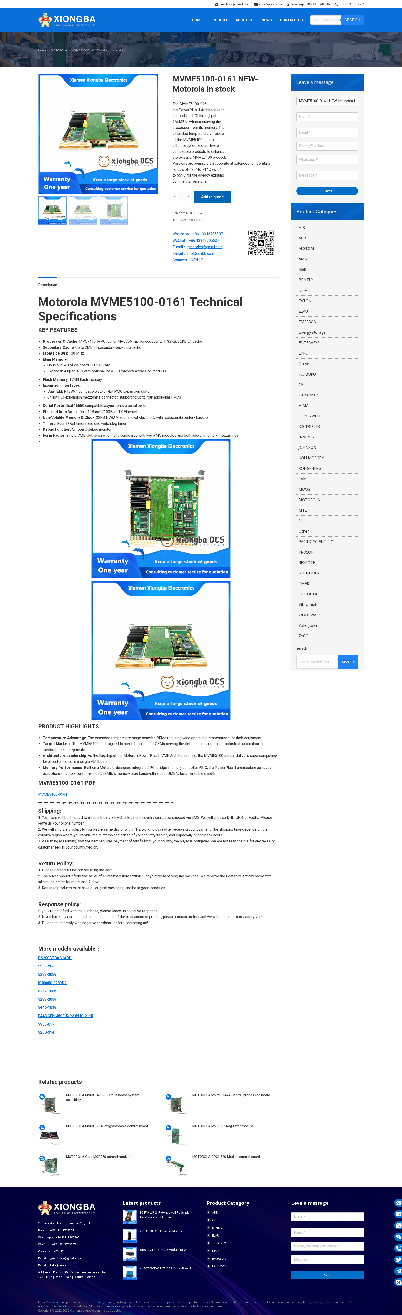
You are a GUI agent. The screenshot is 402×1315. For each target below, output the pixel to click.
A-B (302, 227)
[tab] (47, 282)
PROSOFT (307, 552)
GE (301, 384)
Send (327, 1275)
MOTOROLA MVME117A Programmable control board (107, 1126)
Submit (327, 191)
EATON (305, 300)
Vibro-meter (309, 604)
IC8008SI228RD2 (52, 983)
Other (304, 531)
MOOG (304, 489)
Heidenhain (309, 395)
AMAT (304, 259)
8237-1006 (47, 991)
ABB (302, 238)
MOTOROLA (194, 213)
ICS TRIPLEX (309, 426)
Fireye (304, 363)
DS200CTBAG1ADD (55, 958)
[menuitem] (197, 20)
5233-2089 (47, 974)
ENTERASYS (309, 342)
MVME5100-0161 (190, 220)
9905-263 (46, 966)
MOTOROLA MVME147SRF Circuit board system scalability (102, 1097)
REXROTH (307, 562)
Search (352, 20)
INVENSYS (308, 436)
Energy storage (312, 332)
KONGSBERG (310, 468)
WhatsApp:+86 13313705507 (310, 4)
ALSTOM (306, 248)
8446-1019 (47, 1007)
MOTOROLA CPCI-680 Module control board (226, 1157)
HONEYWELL (310, 416)
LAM (303, 478)
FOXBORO (307, 374)
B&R (302, 269)
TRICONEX (308, 594)
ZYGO (303, 635)
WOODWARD (310, 614)
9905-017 (46, 1024)
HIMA (303, 405)
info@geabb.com (270, 4)
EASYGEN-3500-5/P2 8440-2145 (65, 1016)
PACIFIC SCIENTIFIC (316, 541)
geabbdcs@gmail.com (235, 4)
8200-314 (46, 1032)
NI (301, 520)
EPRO (303, 353)
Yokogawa (308, 625)
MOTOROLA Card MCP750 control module (98, 1157)
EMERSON (308, 321)
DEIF (303, 290)
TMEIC (304, 583)
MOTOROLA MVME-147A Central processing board (231, 1095)
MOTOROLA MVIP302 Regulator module (222, 1126)
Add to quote (212, 197)
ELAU (303, 311)
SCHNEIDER (309, 573)
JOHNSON (307, 447)
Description (47, 285)
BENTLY (306, 279)
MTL (303, 510)
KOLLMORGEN (311, 457)
